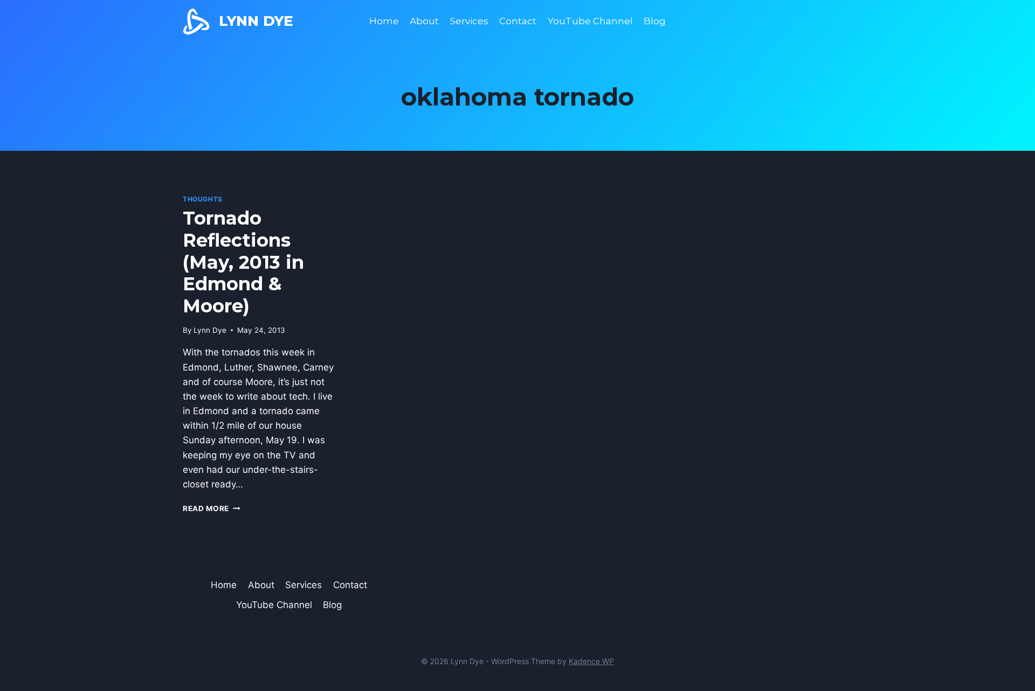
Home (384, 21)
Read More (211, 508)
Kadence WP (591, 661)
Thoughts (203, 199)
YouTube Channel (590, 21)
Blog (655, 21)
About (424, 21)
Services (469, 21)
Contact (517, 21)
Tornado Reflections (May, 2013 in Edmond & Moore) (243, 262)
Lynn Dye (210, 330)
